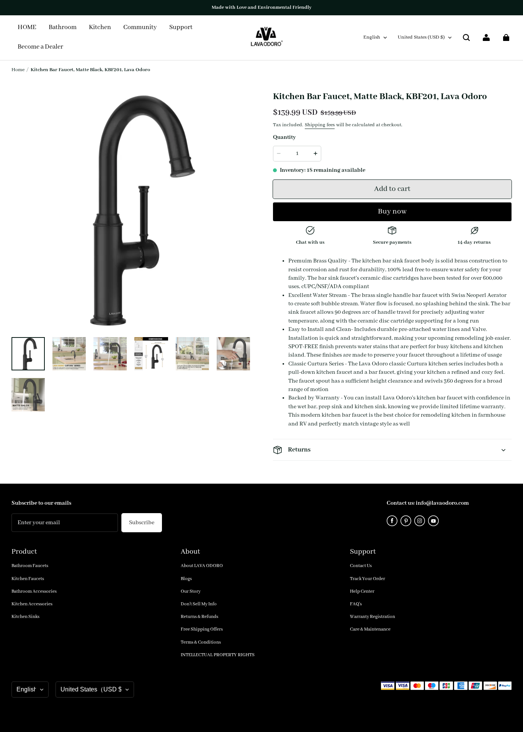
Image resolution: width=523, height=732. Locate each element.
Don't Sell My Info (199, 604)
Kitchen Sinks (25, 617)
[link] (140, 28)
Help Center (362, 591)
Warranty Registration (372, 617)
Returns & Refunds (199, 617)
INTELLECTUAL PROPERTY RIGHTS (218, 655)
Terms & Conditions (201, 642)
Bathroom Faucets (29, 566)
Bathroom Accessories (34, 591)
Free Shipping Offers (202, 629)
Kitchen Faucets (27, 579)
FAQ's (356, 604)
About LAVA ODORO (202, 566)
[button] (466, 37)
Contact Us (361, 566)
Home (18, 70)
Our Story (191, 591)
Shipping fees (320, 125)
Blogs (186, 579)
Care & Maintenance (370, 629)
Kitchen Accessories (31, 604)
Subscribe (141, 522)
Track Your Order (367, 579)
